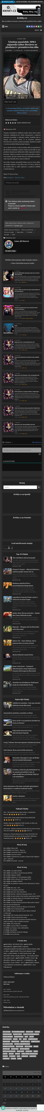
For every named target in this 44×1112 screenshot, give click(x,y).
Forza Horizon (14, 934)
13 (22, 1088)
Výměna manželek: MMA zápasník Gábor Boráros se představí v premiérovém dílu (22, 44)
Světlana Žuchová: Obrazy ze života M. (23, 907)
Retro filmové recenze (9, 1051)
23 (38, 1092)
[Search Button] (41, 26)
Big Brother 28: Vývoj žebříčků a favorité (25, 424)
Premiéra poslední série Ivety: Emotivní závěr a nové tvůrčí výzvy (26, 308)
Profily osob (19, 1046)
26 (16, 1096)
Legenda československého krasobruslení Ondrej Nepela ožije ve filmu (21, 949)
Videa (18, 1056)
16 (38, 1088)
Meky (16, 325)
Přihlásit (6, 977)
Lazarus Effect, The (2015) (19, 926)
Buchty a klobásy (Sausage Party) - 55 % (23, 894)
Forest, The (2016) (17, 900)
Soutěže (5, 1054)
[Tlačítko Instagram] (34, 26)
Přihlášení (37, 442)
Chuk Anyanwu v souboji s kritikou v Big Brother (27, 391)
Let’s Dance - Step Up (18, 850)
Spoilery (17, 1054)
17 (5, 1092)
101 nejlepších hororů (18, 1032)
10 (5, 1088)
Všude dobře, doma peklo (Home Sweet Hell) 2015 (19, 817)
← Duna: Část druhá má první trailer (22, 263)
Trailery (5, 1056)
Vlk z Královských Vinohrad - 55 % (22, 915)
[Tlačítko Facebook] (29, 26)
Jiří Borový (9, 50)
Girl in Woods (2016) (17, 909)
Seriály (23, 300)
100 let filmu (6, 1032)
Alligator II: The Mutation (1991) (21, 877)
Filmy (26, 1037)
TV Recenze (12, 1056)
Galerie (31, 1037)
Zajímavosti (24, 282)
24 (5, 1096)
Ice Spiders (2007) (17, 881)
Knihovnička (6, 1041)
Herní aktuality (7, 1039)
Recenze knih (14, 1049)
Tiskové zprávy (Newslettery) (29, 1054)
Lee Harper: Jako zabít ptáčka (19, 928)
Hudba (25, 1039)
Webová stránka (11, 251)
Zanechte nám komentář (32, 50)
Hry (20, 1039)
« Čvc (4, 1103)
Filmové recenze (18, 1037)
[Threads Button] (32, 26)
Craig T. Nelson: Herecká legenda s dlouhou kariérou (21, 742)
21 (27, 1092)
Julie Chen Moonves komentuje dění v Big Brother (27, 408)
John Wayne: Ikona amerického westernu (18, 750)
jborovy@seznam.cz (17, 1010)
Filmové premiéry (7, 1037)
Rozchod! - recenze (17, 861)
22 (33, 1092)
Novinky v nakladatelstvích (22, 1044)
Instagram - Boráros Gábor (16, 177)
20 (22, 1092)
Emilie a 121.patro (18, 796)
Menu (6, 26)
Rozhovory (29, 1051)
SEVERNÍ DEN (18, 944)
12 (16, 1088)
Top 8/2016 (13, 930)
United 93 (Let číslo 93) (18, 852)
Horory (15, 1039)
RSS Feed (6, 984)
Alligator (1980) (16, 875)
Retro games (20, 1051)
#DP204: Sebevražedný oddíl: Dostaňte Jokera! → (22, 260)
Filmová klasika (7, 1034)
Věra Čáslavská (15, 923)
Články (19, 1059)
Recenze (36, 1046)
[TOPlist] (6, 1066)
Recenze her (6, 1049)
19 (16, 1092)
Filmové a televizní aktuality (27, 318)
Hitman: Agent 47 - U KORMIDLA (22, 960)
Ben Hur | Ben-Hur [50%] (19, 892)
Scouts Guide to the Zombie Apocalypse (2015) (25, 896)
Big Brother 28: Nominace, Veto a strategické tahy (27, 375)
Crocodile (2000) (16, 871)
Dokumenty (24, 334)
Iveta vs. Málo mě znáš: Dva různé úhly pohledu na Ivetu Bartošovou (27, 290)
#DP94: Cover (30, 958)
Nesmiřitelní (7, 946)
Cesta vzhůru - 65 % (17, 962)
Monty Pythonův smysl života (22, 655)
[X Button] (27, 26)
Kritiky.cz (22, 18)
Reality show (22, 39)
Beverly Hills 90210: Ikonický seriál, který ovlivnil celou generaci (27, 273)
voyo (14, 238)
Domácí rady (29, 1032)
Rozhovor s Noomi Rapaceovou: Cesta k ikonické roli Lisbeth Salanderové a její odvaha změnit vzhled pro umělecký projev (20, 836)
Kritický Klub (15, 1041)
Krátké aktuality (25, 1041)
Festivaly (37, 1032)
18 (10, 1092)
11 (10, 1088)
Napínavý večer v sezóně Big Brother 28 (25, 342)
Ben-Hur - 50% (15, 888)
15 (32, 1088)
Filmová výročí (17, 1034)
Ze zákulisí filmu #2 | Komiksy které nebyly (25, 898)
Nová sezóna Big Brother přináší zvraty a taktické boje (27, 358)
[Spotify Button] (38, 26)
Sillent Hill (14, 848)
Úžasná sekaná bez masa (19, 917)
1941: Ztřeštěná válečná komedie (23, 558)
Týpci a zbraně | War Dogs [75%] (21, 879)
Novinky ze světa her (8, 1046)
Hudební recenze (32, 1039)
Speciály (11, 1054)
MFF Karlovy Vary (8, 1044)
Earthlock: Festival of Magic (19, 932)
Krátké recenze (35, 1041)
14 (27, 1088)
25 (11, 1096)
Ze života (13, 1059)
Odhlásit (12, 977)
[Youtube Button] (36, 26)
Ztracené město (16, 854)
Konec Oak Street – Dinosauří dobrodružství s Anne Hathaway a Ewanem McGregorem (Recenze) (24, 669)
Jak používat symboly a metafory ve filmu (18, 713)
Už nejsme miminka (17, 890)
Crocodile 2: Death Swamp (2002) (21, 873)
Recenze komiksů (24, 1049)
